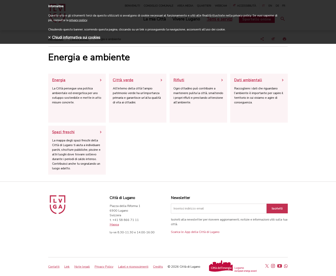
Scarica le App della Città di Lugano (195, 232)
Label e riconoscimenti (133, 267)
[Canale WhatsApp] (286, 266)
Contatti (54, 267)
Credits (158, 267)
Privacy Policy (103, 267)
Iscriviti (277, 208)
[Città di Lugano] (57, 213)
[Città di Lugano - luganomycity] (267, 266)
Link (67, 267)
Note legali (82, 267)
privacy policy (78, 20)
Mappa (114, 224)
